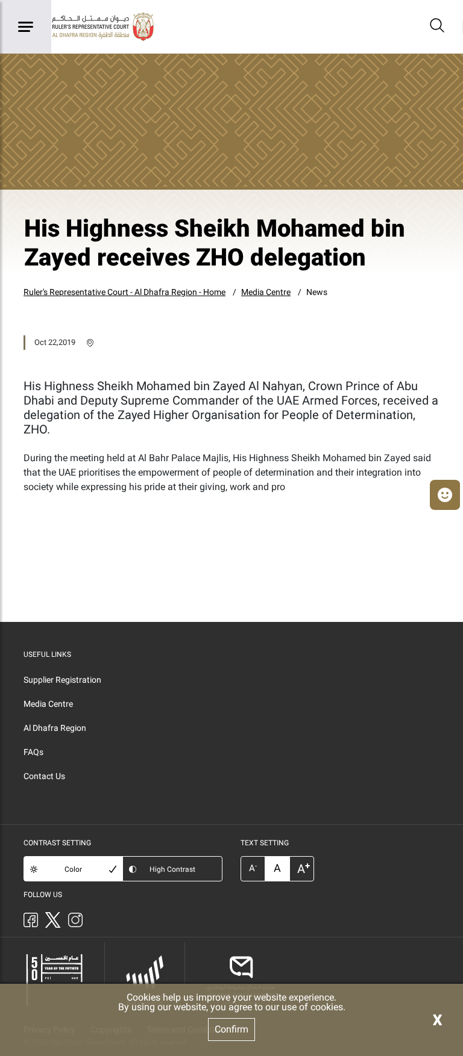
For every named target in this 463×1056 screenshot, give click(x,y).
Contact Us (44, 776)
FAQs (33, 752)
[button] (445, 495)
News (316, 292)
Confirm (231, 1029)
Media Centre (266, 292)
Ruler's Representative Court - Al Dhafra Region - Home (124, 292)
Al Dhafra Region (55, 728)
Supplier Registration (62, 680)
